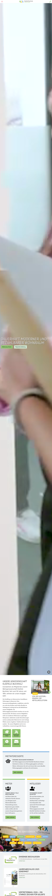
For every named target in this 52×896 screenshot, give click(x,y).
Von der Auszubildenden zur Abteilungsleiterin (39, 698)
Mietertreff (20, 836)
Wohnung (45, 836)
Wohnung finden (6, 347)
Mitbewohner (41, 839)
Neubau (8, 839)
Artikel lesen (22, 861)
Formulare (13, 843)
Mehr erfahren (18, 772)
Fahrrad (20, 843)
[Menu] (2, 1)
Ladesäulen (28, 843)
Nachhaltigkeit (37, 843)
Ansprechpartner (31, 839)
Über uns (12, 836)
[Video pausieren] (48, 672)
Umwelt (23, 839)
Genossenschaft (30, 836)
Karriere (35, 693)
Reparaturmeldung (20, 347)
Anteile (38, 836)
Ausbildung (15, 839)
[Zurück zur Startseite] (26, 1)
